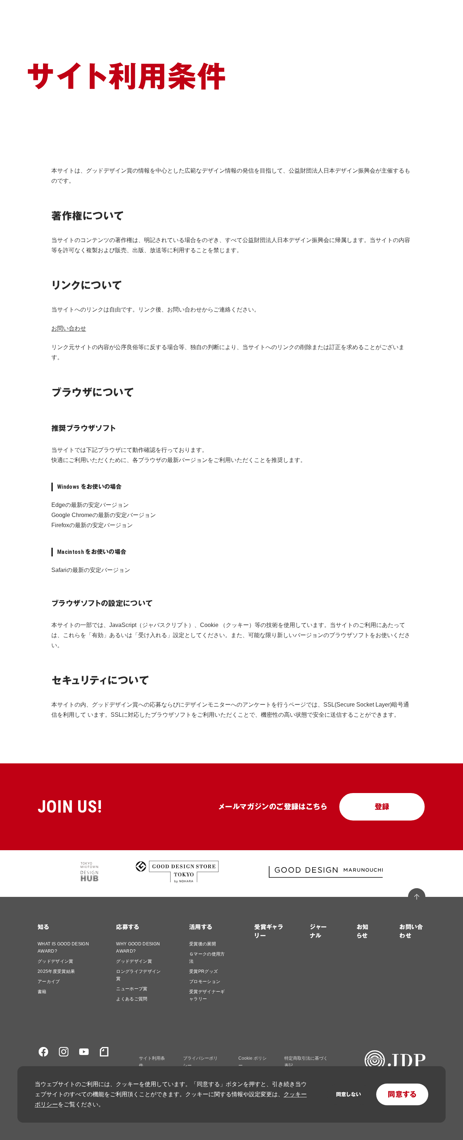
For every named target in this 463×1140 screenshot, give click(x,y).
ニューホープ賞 (131, 988)
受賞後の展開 (202, 943)
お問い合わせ (68, 328)
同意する (402, 1094)
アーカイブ (49, 981)
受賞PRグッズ (203, 971)
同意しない (348, 1094)
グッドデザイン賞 (55, 961)
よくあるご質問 (131, 998)
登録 (382, 806)
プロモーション (204, 981)
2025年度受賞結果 (56, 971)
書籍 (42, 991)
